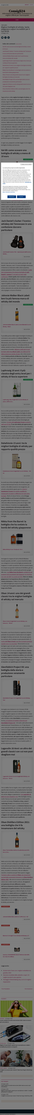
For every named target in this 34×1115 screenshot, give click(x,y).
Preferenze (11, 196)
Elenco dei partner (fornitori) (9, 192)
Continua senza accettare (26, 164)
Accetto (21, 196)
